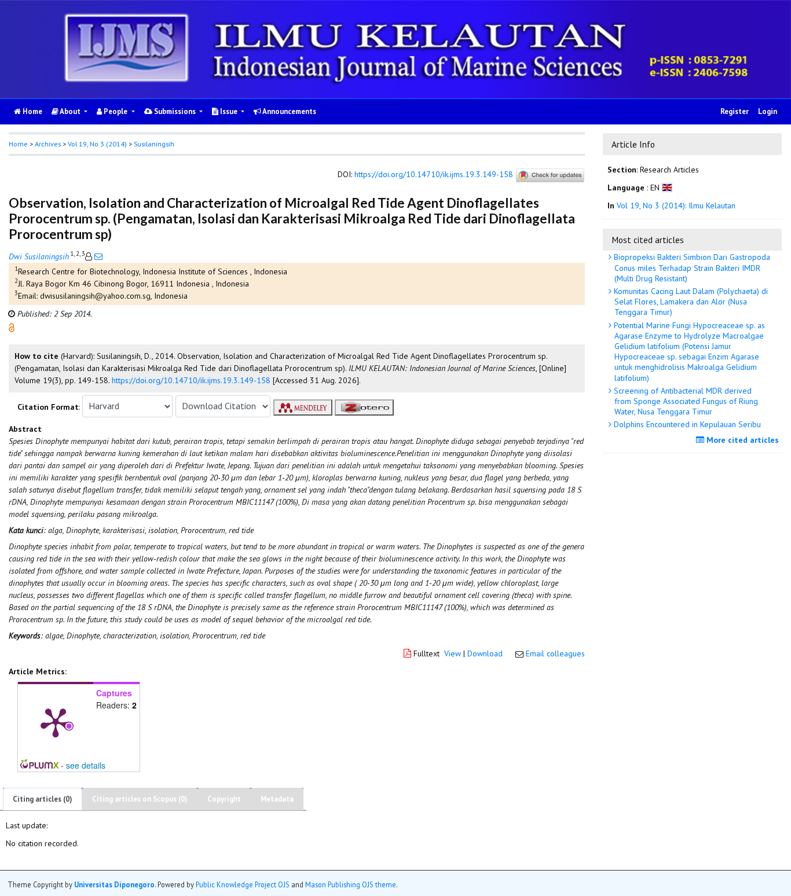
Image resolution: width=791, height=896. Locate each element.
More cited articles (741, 440)
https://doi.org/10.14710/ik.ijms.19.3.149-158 (433, 174)
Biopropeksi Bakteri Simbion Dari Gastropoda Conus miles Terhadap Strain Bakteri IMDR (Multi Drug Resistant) (690, 267)
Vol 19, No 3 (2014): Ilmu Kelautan (676, 206)
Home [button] (18, 143)
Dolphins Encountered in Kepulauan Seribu (686, 424)
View (452, 653)
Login (767, 111)
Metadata (277, 799)
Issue (228, 111)
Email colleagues (555, 653)
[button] (11, 326)
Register (734, 111)
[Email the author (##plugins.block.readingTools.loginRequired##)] (97, 256)
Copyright (224, 799)
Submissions (174, 111)
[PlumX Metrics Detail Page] (55, 722)
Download (485, 653)
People (115, 111)
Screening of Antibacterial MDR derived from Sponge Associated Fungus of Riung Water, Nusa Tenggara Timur (684, 401)
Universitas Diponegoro (114, 883)
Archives (48, 143)
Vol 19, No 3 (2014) (97, 143)
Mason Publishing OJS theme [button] (350, 883)
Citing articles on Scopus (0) (140, 799)
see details (85, 765)
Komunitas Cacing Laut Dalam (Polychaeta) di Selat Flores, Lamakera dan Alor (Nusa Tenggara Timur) (689, 301)
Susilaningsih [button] (154, 143)
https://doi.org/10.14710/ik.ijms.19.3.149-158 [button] (191, 380)
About (70, 111)
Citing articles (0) (42, 799)
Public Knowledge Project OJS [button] (243, 883)
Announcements (288, 111)
